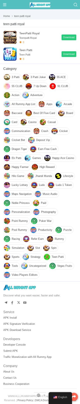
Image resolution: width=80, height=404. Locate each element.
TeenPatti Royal (29, 33)
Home (6, 16)
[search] (75, 4)
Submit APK (10, 350)
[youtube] (24, 302)
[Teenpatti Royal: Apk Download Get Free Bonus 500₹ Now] (10, 37)
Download (69, 37)
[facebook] (12, 302)
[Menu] (4, 4)
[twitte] (18, 302)
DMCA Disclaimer (45, 400)
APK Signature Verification (19, 323)
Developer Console (14, 344)
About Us (8, 371)
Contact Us (10, 377)
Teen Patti (25, 50)
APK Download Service (17, 329)
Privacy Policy (25, 400)
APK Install (10, 317)
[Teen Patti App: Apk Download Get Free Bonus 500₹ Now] (10, 54)
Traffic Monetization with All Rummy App (27, 356)
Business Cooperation (16, 383)
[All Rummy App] (40, 4)
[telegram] (5, 302)
